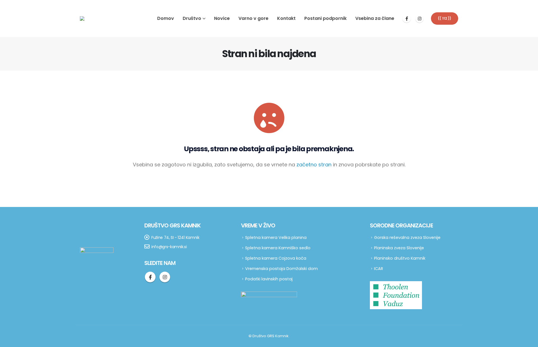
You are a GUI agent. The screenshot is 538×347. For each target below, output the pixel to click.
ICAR (378, 268)
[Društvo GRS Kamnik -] (94, 18)
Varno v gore (253, 18)
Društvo (192, 18)
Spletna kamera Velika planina (276, 237)
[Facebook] (406, 18)
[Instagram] (419, 18)
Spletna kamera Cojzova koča (275, 258)
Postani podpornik (325, 18)
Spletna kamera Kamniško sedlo (277, 248)
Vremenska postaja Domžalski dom (281, 268)
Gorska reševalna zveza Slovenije (407, 237)
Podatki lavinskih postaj (269, 279)
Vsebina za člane (374, 18)
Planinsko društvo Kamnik (399, 258)
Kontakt (286, 18)
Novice (222, 18)
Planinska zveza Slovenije (399, 248)
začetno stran (313, 164)
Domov (165, 18)
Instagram (164, 277)
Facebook (150, 277)
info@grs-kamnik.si (169, 247)
